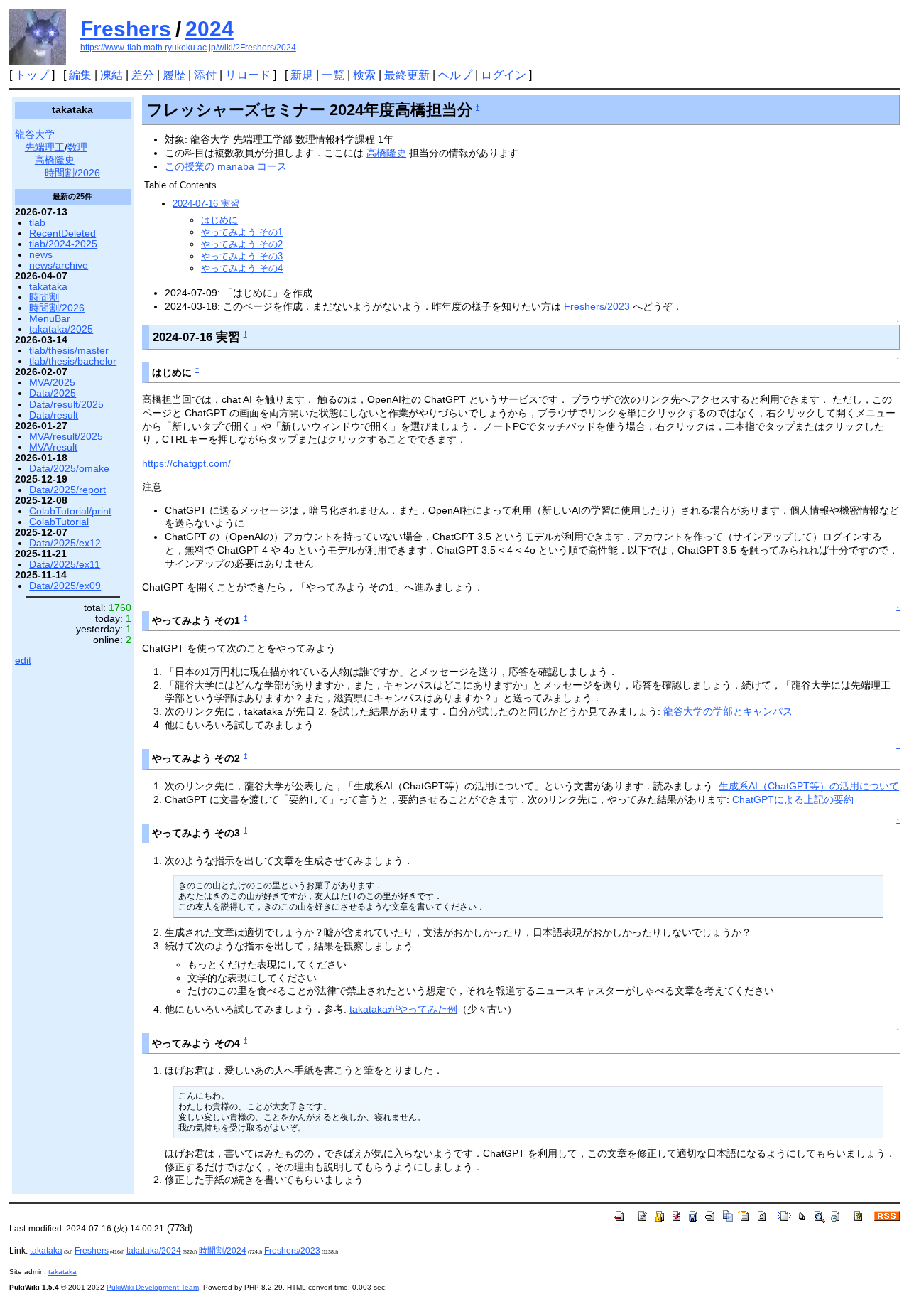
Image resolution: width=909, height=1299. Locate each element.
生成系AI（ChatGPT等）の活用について (809, 786)
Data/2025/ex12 (65, 543)
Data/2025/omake (69, 468)
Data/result (53, 415)
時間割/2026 (72, 173)
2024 (209, 29)
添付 (205, 75)
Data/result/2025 (66, 404)
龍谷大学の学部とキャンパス (728, 711)
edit (23, 660)
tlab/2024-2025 (63, 244)
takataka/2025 (61, 329)
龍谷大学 (35, 134)
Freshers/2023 (597, 306)
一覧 (333, 75)
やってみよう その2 (242, 244)
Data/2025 (52, 393)
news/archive (58, 265)
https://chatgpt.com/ (186, 463)
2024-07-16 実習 (206, 203)
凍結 (111, 75)
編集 (80, 75)
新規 (301, 75)
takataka (48, 286)
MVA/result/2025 (66, 436)
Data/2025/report (67, 490)
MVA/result (53, 447)
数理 (77, 147)
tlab (37, 222)
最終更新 (407, 75)
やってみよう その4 (242, 268)
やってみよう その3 (242, 256)
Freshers (125, 29)
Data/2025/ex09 (65, 586)
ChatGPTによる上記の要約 (793, 799)
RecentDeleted (62, 233)
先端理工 (45, 147)
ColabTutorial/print (70, 511)
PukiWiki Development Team (153, 1287)
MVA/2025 (52, 382)
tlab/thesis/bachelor (72, 361)
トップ (32, 75)
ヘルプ (455, 75)
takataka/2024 (153, 1250)
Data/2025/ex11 (64, 564)
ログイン (503, 75)
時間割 (44, 297)
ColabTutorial (59, 522)
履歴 (174, 75)
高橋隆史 (386, 152)
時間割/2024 (222, 1250)
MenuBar (49, 318)
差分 (142, 75)
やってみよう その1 (242, 232)
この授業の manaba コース (226, 166)
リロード (248, 75)
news (41, 254)
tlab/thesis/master (69, 350)
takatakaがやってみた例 (403, 1009)
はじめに (219, 220)
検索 (364, 75)
